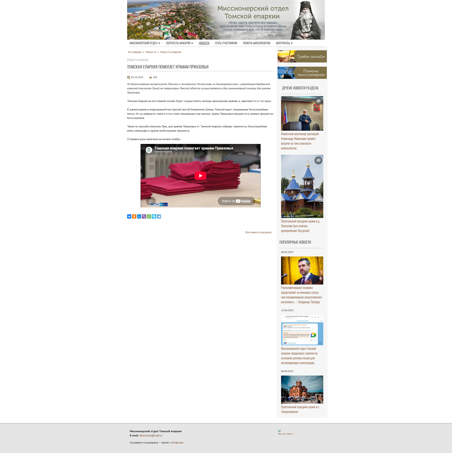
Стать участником (226, 43)
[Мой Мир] (139, 216)
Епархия (177, 442)
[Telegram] (159, 216)
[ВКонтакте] (129, 216)
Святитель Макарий (178, 43)
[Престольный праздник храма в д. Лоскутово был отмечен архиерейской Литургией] (302, 186)
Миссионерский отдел (143, 43)
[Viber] (144, 216)
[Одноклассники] (134, 216)
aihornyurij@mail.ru (150, 435)
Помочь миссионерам (256, 43)
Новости (204, 43)
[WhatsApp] (149, 216)
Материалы (283, 43)
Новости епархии (170, 52)
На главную (135, 52)
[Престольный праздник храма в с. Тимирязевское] (302, 390)
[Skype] (154, 216)
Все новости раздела (258, 232)
